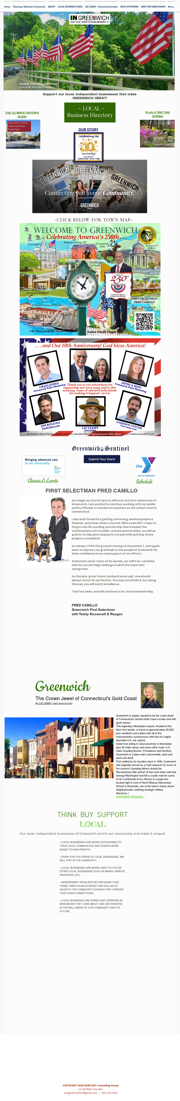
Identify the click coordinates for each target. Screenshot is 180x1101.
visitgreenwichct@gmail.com (80, 1092)
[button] (89, 186)
